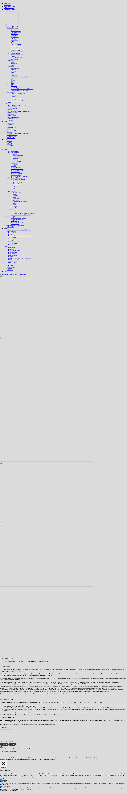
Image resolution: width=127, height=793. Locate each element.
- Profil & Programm (13, 152)
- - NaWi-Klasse (15, 167)
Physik (13, 80)
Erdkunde (13, 71)
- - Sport (13, 207)
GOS (12, 62)
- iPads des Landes (12, 255)
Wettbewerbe (14, 59)
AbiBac (13, 29)
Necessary (4, 780)
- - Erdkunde (14, 195)
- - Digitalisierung (16, 161)
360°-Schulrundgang (12, 26)
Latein (13, 78)
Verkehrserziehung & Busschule (19, 51)
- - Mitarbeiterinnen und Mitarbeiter (20, 215)
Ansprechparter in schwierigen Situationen (18, 105)
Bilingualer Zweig (16, 32)
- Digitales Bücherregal (13, 250)
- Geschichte (10, 227)
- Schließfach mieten (12, 259)
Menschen (10, 84)
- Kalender (10, 234)
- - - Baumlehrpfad (20, 182)
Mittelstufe (14, 63)
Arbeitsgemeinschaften (17, 54)
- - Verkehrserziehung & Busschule (20, 176)
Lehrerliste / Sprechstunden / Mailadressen (22, 89)
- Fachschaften (11, 191)
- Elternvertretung (12, 252)
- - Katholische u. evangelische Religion (21, 201)
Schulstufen (10, 60)
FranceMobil (14, 40)
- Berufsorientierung (12, 231)
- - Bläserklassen (15, 158)
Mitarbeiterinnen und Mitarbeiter (19, 90)
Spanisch (13, 81)
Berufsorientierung (16, 31)
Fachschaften (10, 66)
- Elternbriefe (11, 253)
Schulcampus (10, 114)
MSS (12, 65)
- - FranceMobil (15, 164)
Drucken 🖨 (4, 744)
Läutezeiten (14, 99)
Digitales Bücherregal (13, 126)
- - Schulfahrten (15, 172)
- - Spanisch (14, 206)
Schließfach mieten (12, 135)
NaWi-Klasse (14, 43)
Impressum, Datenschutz (10, 751)
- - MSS (13, 189)
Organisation (10, 92)
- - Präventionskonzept (17, 169)
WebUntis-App (11, 138)
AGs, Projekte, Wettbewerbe (14, 53)
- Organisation (11, 216)
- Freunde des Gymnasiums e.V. (15, 225)
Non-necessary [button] (4, 784)
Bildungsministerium (9, 6)
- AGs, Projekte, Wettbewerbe (15, 178)
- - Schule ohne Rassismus (18, 170)
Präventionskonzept (16, 44)
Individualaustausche (12, 108)
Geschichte (10, 102)
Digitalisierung (15, 37)
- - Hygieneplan (15, 221)
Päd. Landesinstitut (9, 8)
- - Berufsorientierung (17, 155)
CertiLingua (14, 35)
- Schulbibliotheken (12, 237)
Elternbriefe (10, 129)
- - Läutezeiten (15, 224)
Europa (13, 38)
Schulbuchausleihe (12, 136)
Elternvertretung (11, 127)
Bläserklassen (14, 34)
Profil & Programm (12, 28)
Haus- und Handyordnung (18, 93)
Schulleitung (14, 86)
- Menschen (10, 209)
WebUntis (10, 120)
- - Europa (14, 163)
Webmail (9, 144)
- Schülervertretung (12, 243)
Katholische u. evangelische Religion (20, 77)
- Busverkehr (10, 249)
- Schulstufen (10, 185)
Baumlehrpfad (18, 57)
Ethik (12, 72)
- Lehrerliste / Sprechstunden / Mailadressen (19, 236)
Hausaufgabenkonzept (17, 95)
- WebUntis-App (11, 262)
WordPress (29, 749)
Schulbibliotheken (12, 112)
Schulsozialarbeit (15, 48)
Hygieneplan (14, 96)
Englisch (13, 69)
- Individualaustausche (13, 233)
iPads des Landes (11, 130)
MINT (13, 41)
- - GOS (13, 186)
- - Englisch (14, 194)
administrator (4, 274)
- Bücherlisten (11, 247)
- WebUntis (10, 244)
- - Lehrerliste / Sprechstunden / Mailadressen (23, 213)
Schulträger (7, 3)
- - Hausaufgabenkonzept (17, 219)
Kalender (9, 109)
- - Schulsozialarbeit (16, 173)
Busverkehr (10, 124)
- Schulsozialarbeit (12, 240)
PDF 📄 (12, 744)
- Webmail (10, 268)
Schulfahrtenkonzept (16, 98)
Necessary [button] (2, 778)
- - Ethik (13, 197)
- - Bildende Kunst (16, 192)
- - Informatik (15, 200)
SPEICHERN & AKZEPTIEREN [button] (9, 791)
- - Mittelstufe (15, 188)
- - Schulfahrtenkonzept (17, 222)
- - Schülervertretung (16, 212)
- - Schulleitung (15, 210)
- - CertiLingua (15, 160)
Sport (12, 83)
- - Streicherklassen (16, 175)
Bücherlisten (10, 123)
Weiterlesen (52, 759)
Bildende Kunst (15, 68)
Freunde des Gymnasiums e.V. (15, 100)
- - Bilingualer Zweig (16, 157)
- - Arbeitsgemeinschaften (18, 179)
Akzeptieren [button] (46, 759)
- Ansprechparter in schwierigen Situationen (18, 230)
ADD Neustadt (7, 5)
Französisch (14, 74)
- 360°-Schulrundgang (13, 151)
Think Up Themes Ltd (13, 749)
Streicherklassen (15, 50)
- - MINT (13, 166)
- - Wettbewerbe (15, 184)
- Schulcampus (11, 238)
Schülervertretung (16, 87)
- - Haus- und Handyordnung (18, 218)
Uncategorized (23, 274)
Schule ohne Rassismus (17, 46)
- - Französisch (15, 198)
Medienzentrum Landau (10, 9)
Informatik (14, 75)
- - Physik (13, 204)
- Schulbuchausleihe (12, 261)
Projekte (13, 56)
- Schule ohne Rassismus (13, 241)
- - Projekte (14, 181)
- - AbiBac (14, 154)
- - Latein (13, 203)
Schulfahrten (14, 47)
